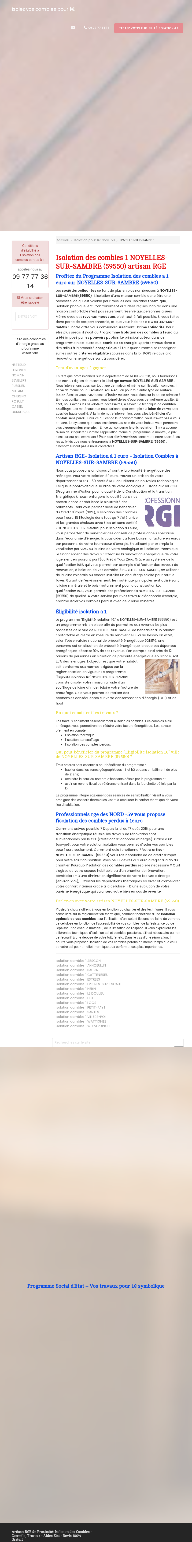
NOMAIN (18, 375)
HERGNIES (19, 370)
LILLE (75, 998)
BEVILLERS (19, 380)
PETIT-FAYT (81, 1007)
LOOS (76, 1002)
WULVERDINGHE (83, 1026)
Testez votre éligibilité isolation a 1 (148, 28)
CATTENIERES (82, 974)
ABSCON (78, 960)
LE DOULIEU (80, 993)
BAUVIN (77, 970)
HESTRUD (19, 364)
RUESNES (18, 385)
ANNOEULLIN (81, 965)
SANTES (77, 1012)
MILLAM (17, 391)
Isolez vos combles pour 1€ (43, 9)
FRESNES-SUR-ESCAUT (89, 984)
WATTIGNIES (81, 1021)
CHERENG (19, 396)
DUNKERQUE (21, 412)
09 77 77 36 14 (98, 28)
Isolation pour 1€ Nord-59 (94, 240)
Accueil (62, 240)
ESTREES (78, 979)
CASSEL (17, 406)
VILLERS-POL (81, 1016)
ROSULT (18, 401)
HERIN (76, 988)
